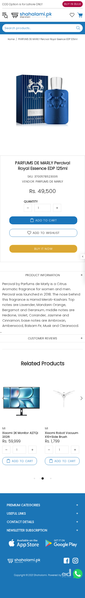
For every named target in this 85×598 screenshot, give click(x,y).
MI (3, 428)
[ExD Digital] (66, 575)
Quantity (31, 201)
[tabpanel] (21, 425)
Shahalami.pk (31, 15)
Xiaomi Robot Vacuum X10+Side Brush (61, 435)
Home (11, 39)
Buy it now (43, 249)
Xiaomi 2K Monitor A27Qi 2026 (20, 435)
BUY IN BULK (72, 4)
